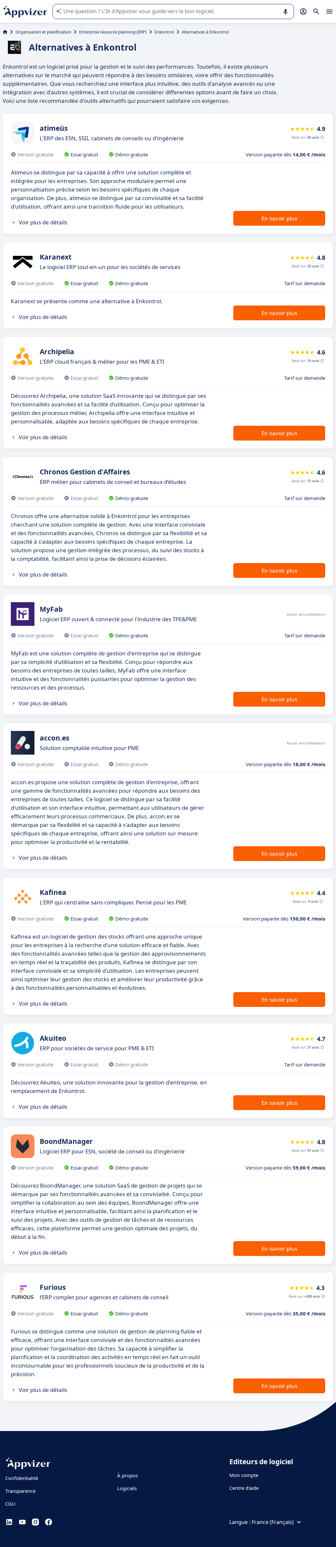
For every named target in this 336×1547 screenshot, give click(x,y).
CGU (10, 1503)
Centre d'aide (244, 1488)
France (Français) (273, 1522)
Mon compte (243, 1475)
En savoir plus (279, 218)
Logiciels (127, 1488)
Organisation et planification (43, 32)
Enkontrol (164, 32)
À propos (127, 1475)
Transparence (20, 1491)
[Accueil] (5, 32)
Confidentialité (21, 1478)
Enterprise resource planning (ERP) (113, 32)
